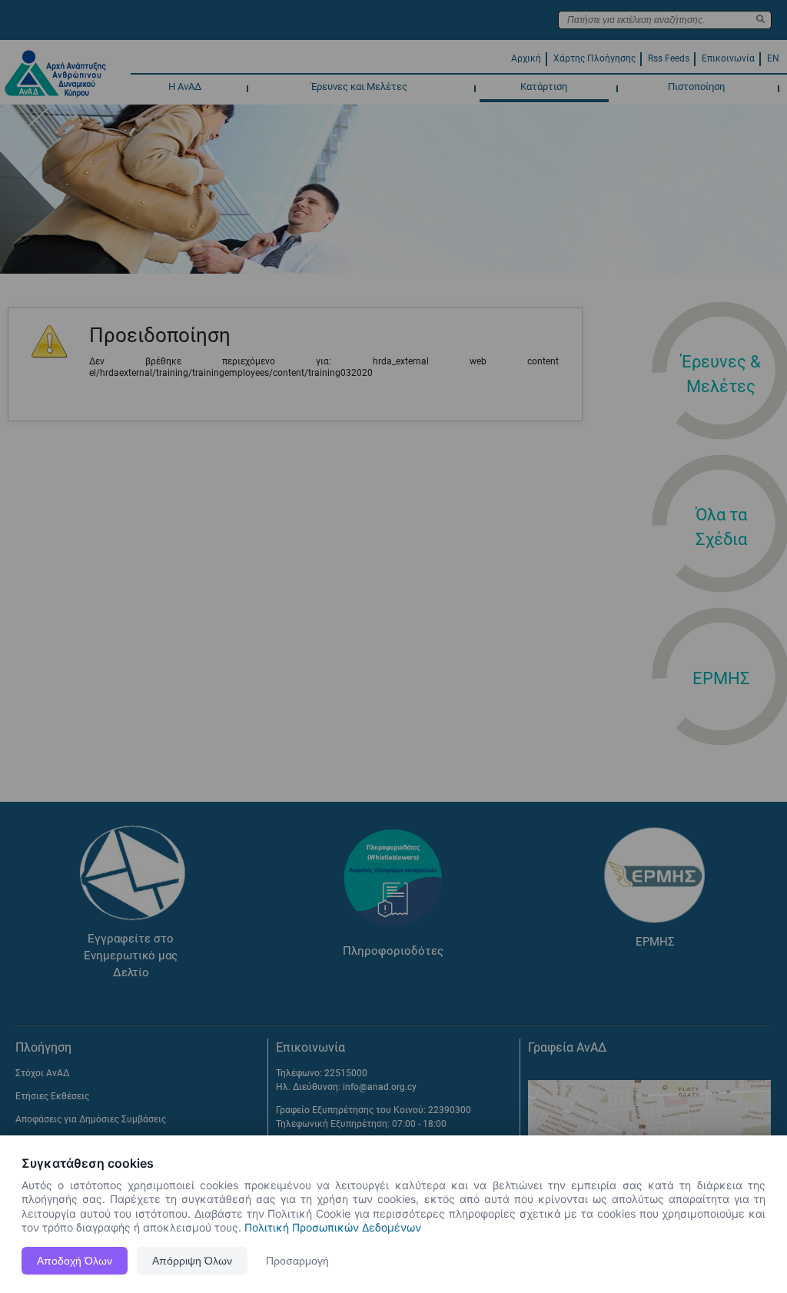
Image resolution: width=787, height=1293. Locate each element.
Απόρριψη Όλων (192, 1261)
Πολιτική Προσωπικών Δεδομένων (332, 1227)
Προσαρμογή (297, 1261)
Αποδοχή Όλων (74, 1261)
